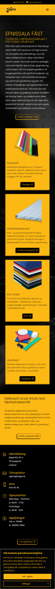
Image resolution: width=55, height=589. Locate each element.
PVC (26, 316)
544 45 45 (19, 2)
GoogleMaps (26, 541)
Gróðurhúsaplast (26, 250)
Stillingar (26, 583)
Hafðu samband (26, 116)
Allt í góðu (27, 576)
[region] (27, 569)
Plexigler (26, 184)
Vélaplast (26, 378)
